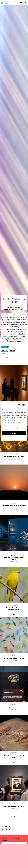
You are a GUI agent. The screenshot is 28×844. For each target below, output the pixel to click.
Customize (13, 438)
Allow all (14, 433)
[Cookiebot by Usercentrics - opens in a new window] (20, 405)
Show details (20, 428)
